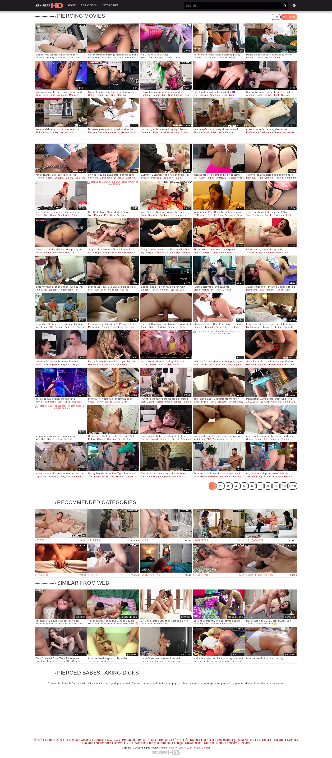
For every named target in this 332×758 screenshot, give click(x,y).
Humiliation (100, 290)
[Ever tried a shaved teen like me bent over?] (166, 456)
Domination (106, 178)
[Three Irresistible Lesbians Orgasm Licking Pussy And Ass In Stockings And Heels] (219, 232)
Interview (236, 476)
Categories (110, 5)
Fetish (49, 178)
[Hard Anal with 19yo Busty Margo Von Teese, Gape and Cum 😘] (271, 604)
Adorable (288, 327)
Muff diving (94, 58)
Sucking (162, 327)
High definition (183, 252)
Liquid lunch (42, 476)
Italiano (88, 742)
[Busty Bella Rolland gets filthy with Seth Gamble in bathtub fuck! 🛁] (113, 419)
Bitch (161, 364)
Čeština (86, 739)
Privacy (173, 748)
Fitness (157, 132)
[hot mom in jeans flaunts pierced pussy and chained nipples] (219, 38)
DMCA (182, 748)
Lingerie (269, 178)
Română (164, 739)
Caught (268, 95)
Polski (152, 739)
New (276, 17)
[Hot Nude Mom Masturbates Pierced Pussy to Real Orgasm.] (113, 195)
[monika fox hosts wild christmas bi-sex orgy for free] (113, 382)
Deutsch (99, 739)
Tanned (178, 402)
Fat (76, 290)
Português (129, 739)
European (146, 132)
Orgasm (206, 252)
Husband (118, 58)
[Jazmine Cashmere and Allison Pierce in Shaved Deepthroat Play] (166, 158)
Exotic (184, 132)
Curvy (202, 178)
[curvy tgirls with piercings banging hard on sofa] (271, 158)
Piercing (164, 290)
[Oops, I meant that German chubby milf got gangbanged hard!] (113, 75)
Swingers (93, 178)
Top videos (89, 5)
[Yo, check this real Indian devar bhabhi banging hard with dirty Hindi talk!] (219, 604)
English (166, 742)
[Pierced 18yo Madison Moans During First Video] (166, 307)
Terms (164, 748)
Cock (224, 95)
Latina (166, 132)
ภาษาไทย (233, 742)
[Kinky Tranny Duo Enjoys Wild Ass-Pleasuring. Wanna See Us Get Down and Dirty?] (61, 158)
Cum (187, 95)
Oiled (279, 252)
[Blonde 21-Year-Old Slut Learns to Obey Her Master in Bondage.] (113, 270)
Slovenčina (223, 739)
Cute (286, 252)
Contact (206, 748)
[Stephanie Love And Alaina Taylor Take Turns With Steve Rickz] (113, 232)
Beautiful (59, 178)
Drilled (286, 402)
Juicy (38, 95)
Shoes (39, 215)
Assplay (288, 476)
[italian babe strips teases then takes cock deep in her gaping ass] (61, 456)
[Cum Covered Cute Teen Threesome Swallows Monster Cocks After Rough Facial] (61, 641)
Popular (289, 17)
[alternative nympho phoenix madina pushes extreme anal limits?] (166, 75)
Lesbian (159, 58)
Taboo (259, 58)
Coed (143, 327)
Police (259, 95)
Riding (50, 58)
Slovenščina (193, 742)
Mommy (198, 58)
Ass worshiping (179, 215)
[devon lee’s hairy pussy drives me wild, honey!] (219, 112)
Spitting (124, 290)
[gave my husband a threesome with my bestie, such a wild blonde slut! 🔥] (271, 419)
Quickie (175, 132)
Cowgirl (48, 132)
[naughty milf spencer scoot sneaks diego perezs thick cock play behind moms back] (61, 307)
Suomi (49, 739)
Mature (91, 132)
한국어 (245, 742)
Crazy (144, 364)
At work (250, 95)
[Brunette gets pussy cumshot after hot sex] (113, 112)
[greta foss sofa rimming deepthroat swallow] (271, 112)
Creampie (103, 132)
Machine (73, 95)
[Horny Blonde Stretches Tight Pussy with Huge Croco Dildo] (113, 456)
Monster (277, 476)
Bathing (250, 58)
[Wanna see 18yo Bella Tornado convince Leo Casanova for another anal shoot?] (219, 195)
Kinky (232, 58)
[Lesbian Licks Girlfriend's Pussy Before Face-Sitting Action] (113, 307)
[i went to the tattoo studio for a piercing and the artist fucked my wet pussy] (166, 382)
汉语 (128, 742)
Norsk (220, 742)
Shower (250, 252)
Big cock (285, 95)
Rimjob (279, 178)
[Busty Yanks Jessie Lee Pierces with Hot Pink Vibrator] (166, 232)
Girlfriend (129, 327)
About (197, 748)
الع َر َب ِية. (113, 739)
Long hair (65, 476)
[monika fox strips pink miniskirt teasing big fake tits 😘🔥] (219, 158)
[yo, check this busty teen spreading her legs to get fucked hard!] (166, 604)
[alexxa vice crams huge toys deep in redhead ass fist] (61, 195)
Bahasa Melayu (244, 739)
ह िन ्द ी (180, 739)
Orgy (124, 402)
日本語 (38, 739)
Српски (209, 742)
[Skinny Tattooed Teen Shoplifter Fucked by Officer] (271, 75)
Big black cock (253, 327)
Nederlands (103, 742)
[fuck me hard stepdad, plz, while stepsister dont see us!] (113, 641)
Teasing (204, 95)
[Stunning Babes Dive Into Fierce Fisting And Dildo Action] (219, 307)
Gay (196, 476)
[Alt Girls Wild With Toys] (166, 38)
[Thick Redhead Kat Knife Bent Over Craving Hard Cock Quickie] (271, 195)
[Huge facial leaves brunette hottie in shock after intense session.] (61, 344)
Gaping (156, 95)
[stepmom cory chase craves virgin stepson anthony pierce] (61, 419)
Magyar (118, 742)
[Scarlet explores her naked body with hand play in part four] (166, 270)
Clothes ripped (236, 178)
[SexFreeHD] (49, 5)
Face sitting (117, 327)
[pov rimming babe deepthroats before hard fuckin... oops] (166, 419)
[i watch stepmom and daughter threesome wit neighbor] (219, 270)
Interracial (115, 132)
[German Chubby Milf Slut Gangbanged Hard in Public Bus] (61, 232)
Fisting (169, 58)
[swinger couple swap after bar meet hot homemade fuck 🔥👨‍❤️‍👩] (113, 158)
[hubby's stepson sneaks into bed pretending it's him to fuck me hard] (166, 641)
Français (153, 742)
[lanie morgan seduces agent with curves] (61, 270)
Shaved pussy (236, 402)
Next (292, 486)
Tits (222, 252)
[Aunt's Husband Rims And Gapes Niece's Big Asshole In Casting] (271, 270)
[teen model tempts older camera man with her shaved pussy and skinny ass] (61, 112)
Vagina (104, 476)
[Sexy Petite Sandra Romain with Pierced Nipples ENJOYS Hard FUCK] (271, 344)
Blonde (277, 58)
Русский (139, 742)
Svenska (292, 739)
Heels (212, 58)
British (75, 215)
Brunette (53, 290)
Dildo (150, 58)
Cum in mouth (175, 95)
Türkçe (178, 742)
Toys (143, 58)
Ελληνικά (72, 739)
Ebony (228, 364)
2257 (189, 748)
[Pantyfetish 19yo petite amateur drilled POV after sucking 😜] (271, 382)
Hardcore (40, 58)
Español (279, 739)
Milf (205, 58)
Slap (78, 58)
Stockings (113, 290)
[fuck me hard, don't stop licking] (271, 641)
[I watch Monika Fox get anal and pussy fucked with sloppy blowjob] (219, 419)
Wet (90, 215)
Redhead (77, 402)
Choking (278, 132)
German (227, 290)
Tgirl (260, 178)
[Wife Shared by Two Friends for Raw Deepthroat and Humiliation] (166, 195)
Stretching (276, 327)
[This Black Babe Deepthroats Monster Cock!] (219, 382)
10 (284, 486)
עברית (142, 739)
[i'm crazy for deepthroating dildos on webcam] (166, 344)
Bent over (107, 58)
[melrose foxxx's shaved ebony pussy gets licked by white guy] (219, 344)
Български (264, 739)
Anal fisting (64, 215)
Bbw (182, 290)
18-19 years (200, 215)
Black (266, 327)
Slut (71, 58)
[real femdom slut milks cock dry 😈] (219, 75)
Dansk (60, 739)
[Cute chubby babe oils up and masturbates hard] (271, 232)
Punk (177, 58)
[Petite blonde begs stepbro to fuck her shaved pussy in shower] (271, 38)
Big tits (268, 58)
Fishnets (40, 178)
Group (91, 95)
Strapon (145, 178)
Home (72, 5)
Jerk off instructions (46, 402)
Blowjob (166, 476)
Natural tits (290, 178)
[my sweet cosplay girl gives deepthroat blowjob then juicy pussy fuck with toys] (61, 75)
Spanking (72, 364)
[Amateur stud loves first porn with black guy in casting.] (219, 456)
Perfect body (66, 290)
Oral (294, 402)
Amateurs (130, 58)
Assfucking (61, 58)
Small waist (266, 132)
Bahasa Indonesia (202, 739)
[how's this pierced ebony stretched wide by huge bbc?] (271, 307)
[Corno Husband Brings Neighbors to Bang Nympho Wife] (113, 38)
